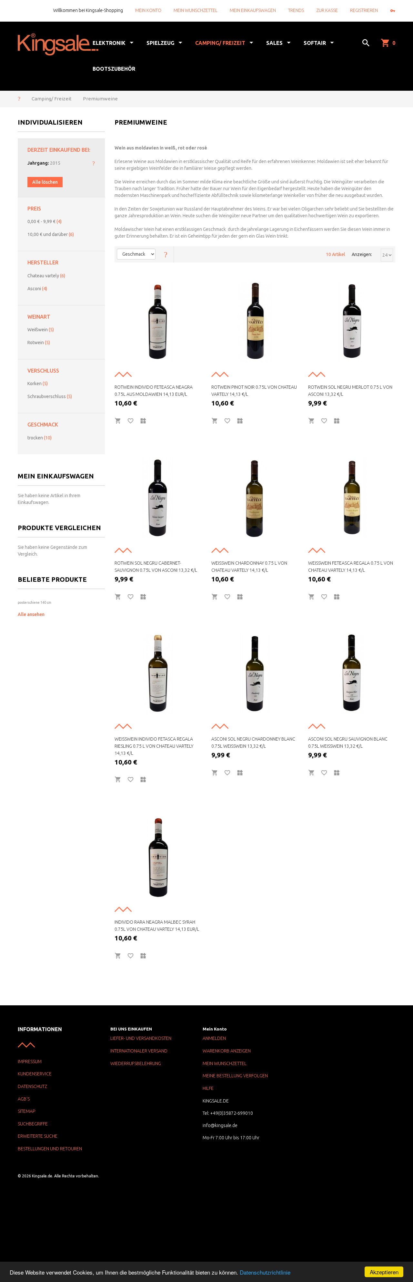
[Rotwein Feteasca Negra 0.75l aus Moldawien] (158, 322)
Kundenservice (35, 1073)
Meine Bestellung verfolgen (235, 1075)
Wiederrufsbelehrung (135, 1063)
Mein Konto (148, 10)
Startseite (19, 98)
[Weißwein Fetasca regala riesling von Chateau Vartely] (158, 673)
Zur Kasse (327, 10)
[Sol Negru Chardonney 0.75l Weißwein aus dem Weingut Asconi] (254, 673)
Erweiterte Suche (37, 1136)
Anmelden (214, 1038)
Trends (296, 10)
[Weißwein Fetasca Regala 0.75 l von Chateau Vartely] (351, 497)
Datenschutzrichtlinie (265, 1272)
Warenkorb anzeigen (227, 1050)
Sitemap (26, 1111)
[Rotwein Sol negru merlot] (351, 322)
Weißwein (40, 329)
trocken (39, 437)
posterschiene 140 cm (34, 602)
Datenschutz (32, 1086)
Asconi (37, 288)
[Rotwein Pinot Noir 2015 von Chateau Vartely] (254, 322)
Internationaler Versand (138, 1050)
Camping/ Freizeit (52, 98)
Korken (37, 383)
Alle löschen (45, 182)
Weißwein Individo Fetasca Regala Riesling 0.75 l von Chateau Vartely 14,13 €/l (154, 746)
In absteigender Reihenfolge (166, 254)
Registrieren (364, 10)
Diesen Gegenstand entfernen (93, 163)
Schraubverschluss (49, 396)
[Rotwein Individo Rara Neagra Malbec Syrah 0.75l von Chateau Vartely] (158, 856)
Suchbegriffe (33, 1123)
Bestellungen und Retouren (50, 1148)
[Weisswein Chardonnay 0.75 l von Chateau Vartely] (254, 497)
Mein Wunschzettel (195, 10)
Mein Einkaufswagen (253, 10)
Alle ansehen (31, 614)
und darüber (50, 234)
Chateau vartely (46, 275)
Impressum (30, 1061)
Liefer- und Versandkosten (140, 1038)
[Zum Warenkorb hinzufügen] (118, 421)
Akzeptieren (384, 1272)
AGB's (24, 1099)
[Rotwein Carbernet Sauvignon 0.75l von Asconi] (158, 497)
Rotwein (38, 342)
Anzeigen (361, 254)
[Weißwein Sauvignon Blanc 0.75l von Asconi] (351, 673)
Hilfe (208, 1088)
